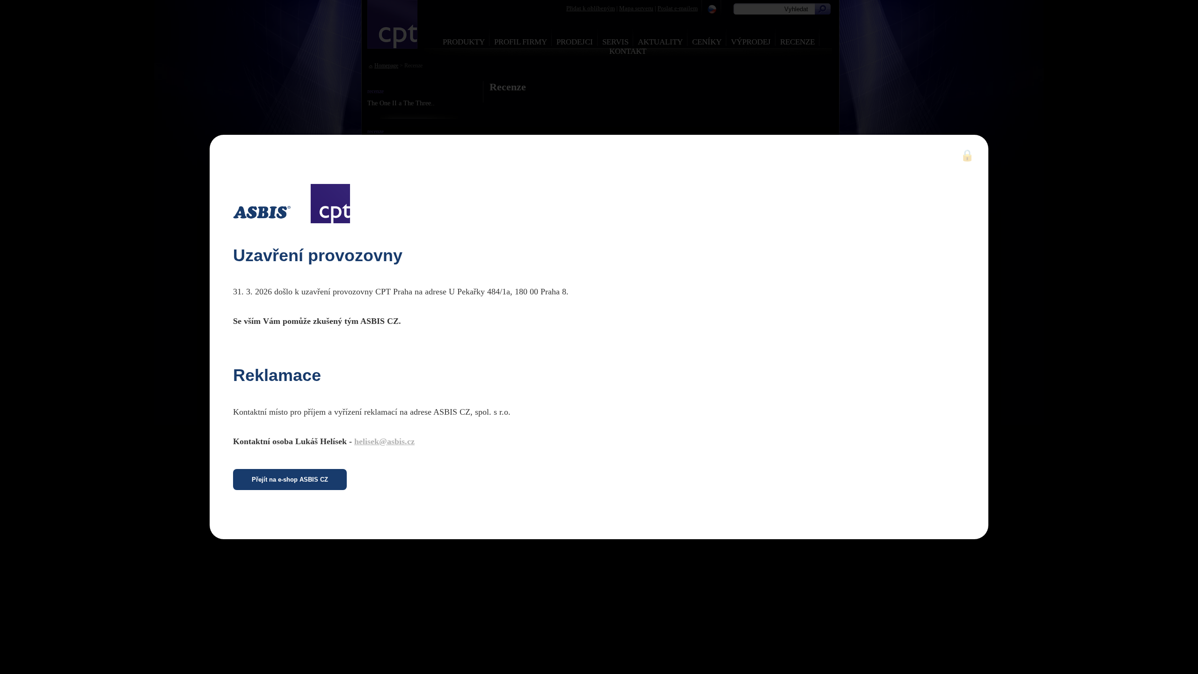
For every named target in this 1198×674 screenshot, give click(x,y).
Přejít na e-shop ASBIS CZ (290, 479)
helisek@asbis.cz (384, 441)
